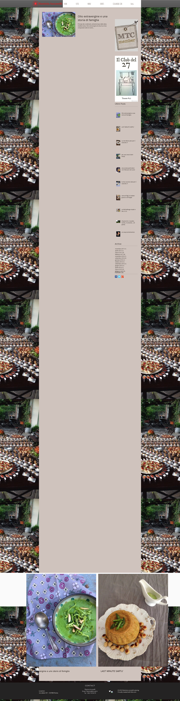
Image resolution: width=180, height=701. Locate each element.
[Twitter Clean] (110, 691)
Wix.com (133, 692)
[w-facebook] (112, 692)
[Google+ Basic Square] (122, 276)
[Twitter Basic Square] (119, 276)
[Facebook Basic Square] (116, 276)
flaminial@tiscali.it (92, 691)
